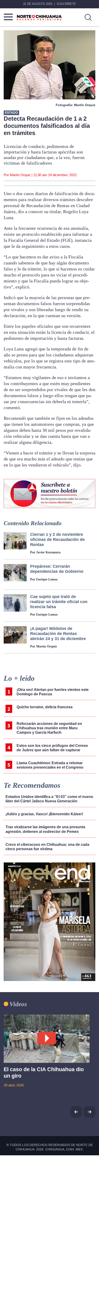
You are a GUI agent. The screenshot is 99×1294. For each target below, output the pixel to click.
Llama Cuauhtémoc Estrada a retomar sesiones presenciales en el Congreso (50, 765)
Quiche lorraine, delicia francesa (45, 707)
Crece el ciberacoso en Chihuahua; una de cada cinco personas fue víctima (47, 847)
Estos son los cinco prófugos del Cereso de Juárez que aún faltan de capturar (52, 748)
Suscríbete (66, 4)
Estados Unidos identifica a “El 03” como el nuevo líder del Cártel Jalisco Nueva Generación (49, 799)
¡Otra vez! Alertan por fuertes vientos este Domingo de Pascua (53, 692)
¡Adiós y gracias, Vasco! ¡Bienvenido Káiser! (44, 814)
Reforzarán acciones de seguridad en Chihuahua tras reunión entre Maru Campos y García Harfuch (49, 728)
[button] (89, 1112)
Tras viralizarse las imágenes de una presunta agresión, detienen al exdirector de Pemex (45, 829)
